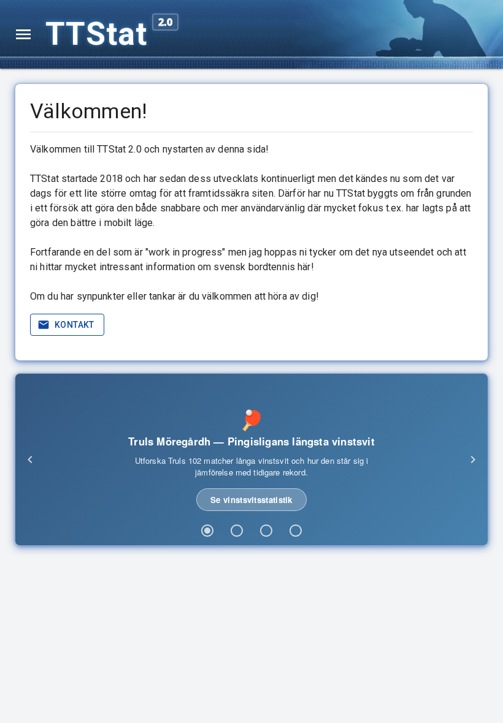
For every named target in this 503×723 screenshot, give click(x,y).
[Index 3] (266, 530)
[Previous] (30, 459)
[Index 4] (295, 530)
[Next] (473, 459)
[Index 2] (237, 530)
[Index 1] (207, 530)
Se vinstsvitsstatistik (251, 499)
